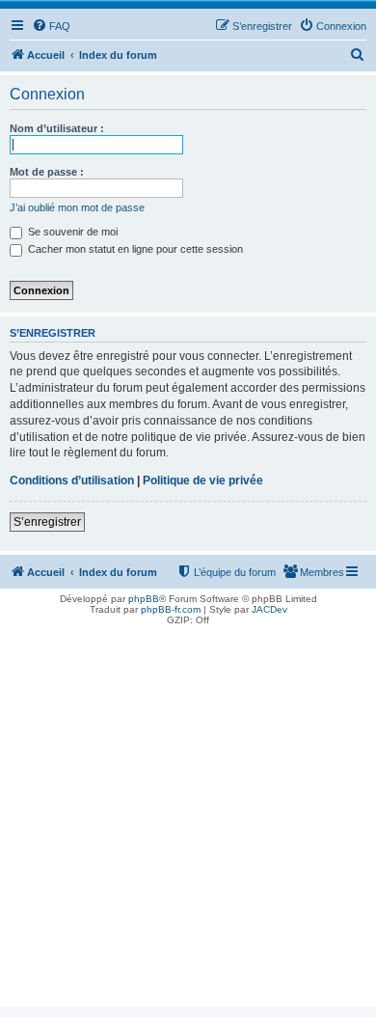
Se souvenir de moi (71, 231)
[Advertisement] (188, 818)
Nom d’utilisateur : (57, 128)
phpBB (143, 598)
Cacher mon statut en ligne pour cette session (134, 249)
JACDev (269, 609)
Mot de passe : (47, 172)
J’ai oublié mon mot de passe (77, 207)
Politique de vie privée (203, 480)
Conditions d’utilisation (72, 480)
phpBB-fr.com (171, 609)
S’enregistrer (47, 522)
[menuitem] (51, 26)
